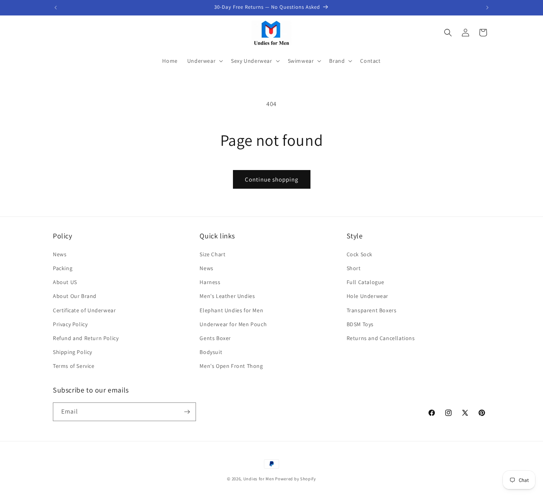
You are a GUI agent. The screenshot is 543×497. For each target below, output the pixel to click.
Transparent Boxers (372, 310)
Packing (62, 268)
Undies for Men (258, 479)
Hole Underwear (367, 296)
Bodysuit (211, 352)
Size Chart (212, 254)
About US (65, 282)
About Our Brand (75, 296)
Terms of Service (74, 365)
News (59, 254)
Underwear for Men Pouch (233, 324)
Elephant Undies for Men (231, 310)
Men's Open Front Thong (231, 365)
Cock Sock (359, 254)
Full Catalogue (365, 282)
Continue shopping (272, 179)
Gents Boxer (215, 338)
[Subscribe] (187, 411)
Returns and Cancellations (381, 338)
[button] (204, 60)
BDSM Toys (360, 324)
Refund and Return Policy (85, 338)
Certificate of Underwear (84, 310)
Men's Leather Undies (227, 296)
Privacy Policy (70, 324)
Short (354, 268)
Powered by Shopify (295, 479)
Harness (210, 282)
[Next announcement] (487, 7)
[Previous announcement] (55, 7)
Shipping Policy (72, 352)
